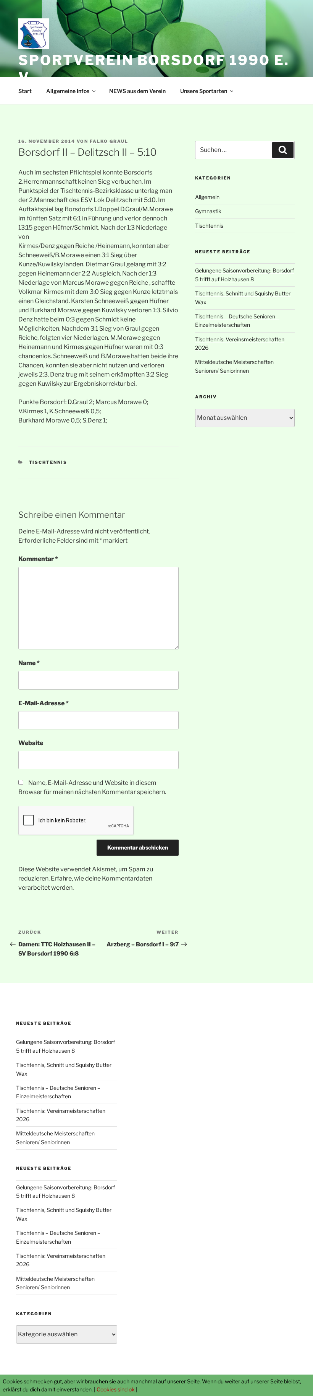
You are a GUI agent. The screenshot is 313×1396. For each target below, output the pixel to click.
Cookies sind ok (116, 1389)
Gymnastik (208, 211)
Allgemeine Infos (67, 91)
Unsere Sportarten (203, 91)
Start (25, 91)
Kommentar (38, 559)
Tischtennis (48, 462)
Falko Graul (109, 141)
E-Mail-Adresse (43, 703)
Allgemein (207, 197)
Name (29, 663)
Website (30, 743)
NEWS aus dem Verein (137, 91)
